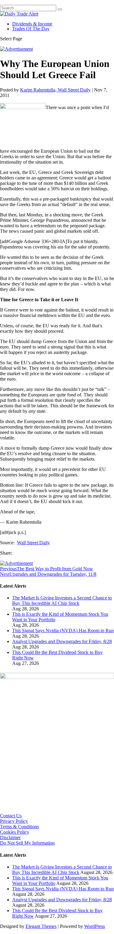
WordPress (94, 926)
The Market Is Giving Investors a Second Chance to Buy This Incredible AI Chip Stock (62, 600)
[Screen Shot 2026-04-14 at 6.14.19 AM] (57, 677)
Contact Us (11, 815)
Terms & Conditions (19, 826)
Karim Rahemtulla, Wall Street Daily (55, 89)
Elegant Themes (41, 926)
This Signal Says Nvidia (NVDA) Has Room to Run (63, 630)
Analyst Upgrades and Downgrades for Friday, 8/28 (62, 641)
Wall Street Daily (33, 542)
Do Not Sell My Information (27, 843)
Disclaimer (10, 837)
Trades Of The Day (31, 28)
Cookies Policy (14, 832)
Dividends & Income (32, 23)
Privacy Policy (14, 821)
